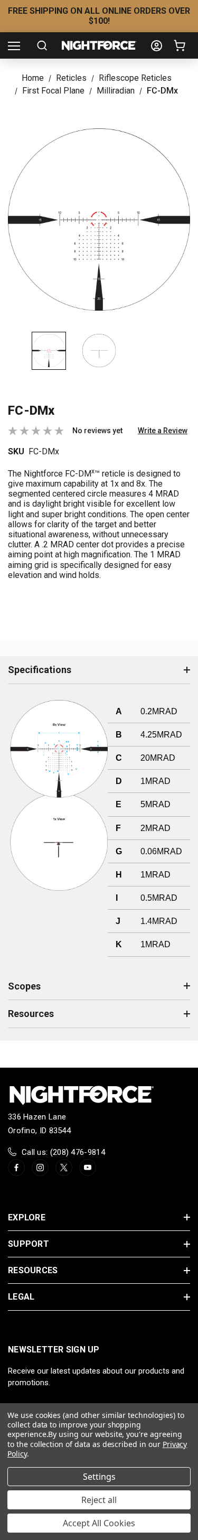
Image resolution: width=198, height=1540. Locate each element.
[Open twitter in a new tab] (63, 1167)
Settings (99, 1476)
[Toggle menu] (14, 46)
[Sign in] (156, 46)
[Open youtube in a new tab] (87, 1167)
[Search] (42, 45)
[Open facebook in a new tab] (16, 1167)
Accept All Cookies (99, 1523)
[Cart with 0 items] (181, 45)
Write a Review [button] (162, 430)
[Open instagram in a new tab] (40, 1167)
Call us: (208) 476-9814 (63, 1152)
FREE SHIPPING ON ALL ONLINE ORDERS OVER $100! (99, 16)
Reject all (99, 1500)
